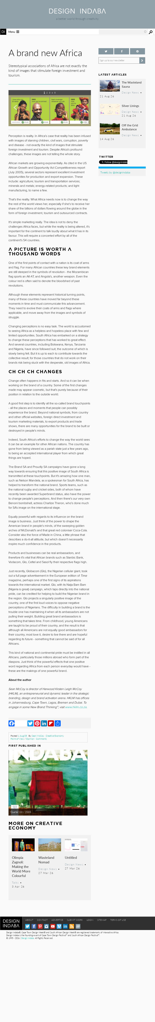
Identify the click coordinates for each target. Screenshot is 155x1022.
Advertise (57, 920)
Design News (47, 869)
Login (90, 920)
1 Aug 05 (22, 735)
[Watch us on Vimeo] (59, 926)
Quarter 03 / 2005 (20, 812)
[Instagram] (46, 926)
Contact (42, 920)
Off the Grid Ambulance (130, 127)
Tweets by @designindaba (115, 172)
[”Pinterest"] (137, 51)
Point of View (17, 738)
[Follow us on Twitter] (105, 51)
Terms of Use (118, 920)
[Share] (58, 723)
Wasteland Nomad (46, 859)
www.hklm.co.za (75, 707)
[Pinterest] (37, 723)
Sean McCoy (38, 735)
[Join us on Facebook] (121, 51)
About (29, 920)
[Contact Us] (78, 926)
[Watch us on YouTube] (52, 926)
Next (78, 110)
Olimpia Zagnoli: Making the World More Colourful (21, 866)
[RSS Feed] (71, 926)
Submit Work (75, 920)
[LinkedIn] (44, 723)
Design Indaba (27, 938)
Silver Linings (130, 106)
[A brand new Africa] (50, 125)
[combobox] (123, 31)
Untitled (71, 857)
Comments (41, 738)
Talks (15, 882)
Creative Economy (55, 735)
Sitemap (101, 920)
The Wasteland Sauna (132, 84)
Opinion (30, 738)
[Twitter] (30, 723)
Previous (21, 110)
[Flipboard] (51, 723)
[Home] (77, 12)
